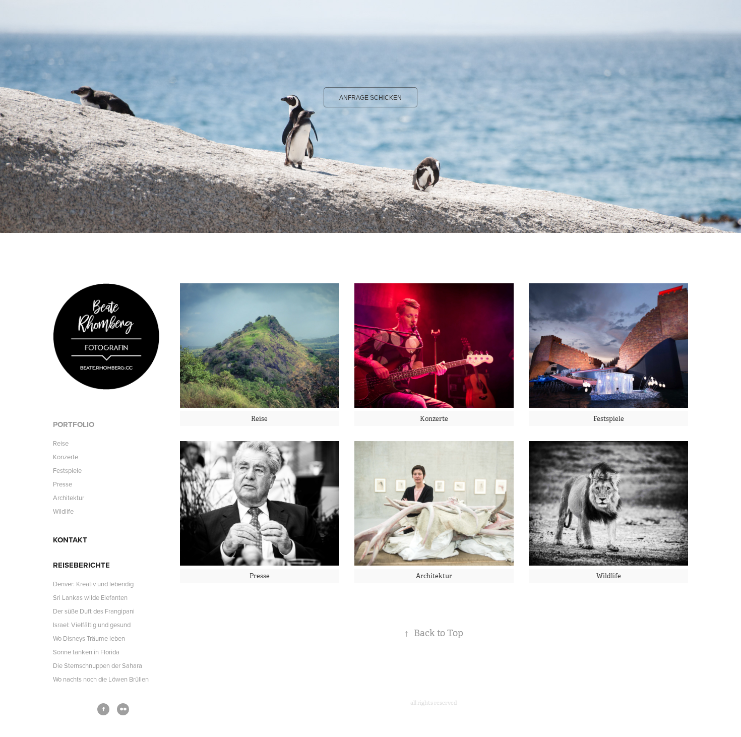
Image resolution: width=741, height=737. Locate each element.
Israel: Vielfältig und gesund (92, 624)
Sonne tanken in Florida (86, 651)
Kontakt (70, 539)
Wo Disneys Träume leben (89, 638)
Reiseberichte (81, 565)
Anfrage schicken (370, 97)
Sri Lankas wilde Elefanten (90, 597)
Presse (62, 483)
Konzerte (65, 456)
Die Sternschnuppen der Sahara (97, 665)
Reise (61, 443)
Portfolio (73, 424)
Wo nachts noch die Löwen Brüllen (101, 679)
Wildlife (63, 511)
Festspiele (67, 470)
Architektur (68, 497)
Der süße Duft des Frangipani (94, 611)
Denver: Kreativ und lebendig (93, 583)
